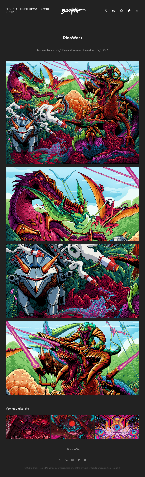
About (45, 9)
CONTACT (11, 12)
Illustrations (29, 9)
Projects (11, 9)
